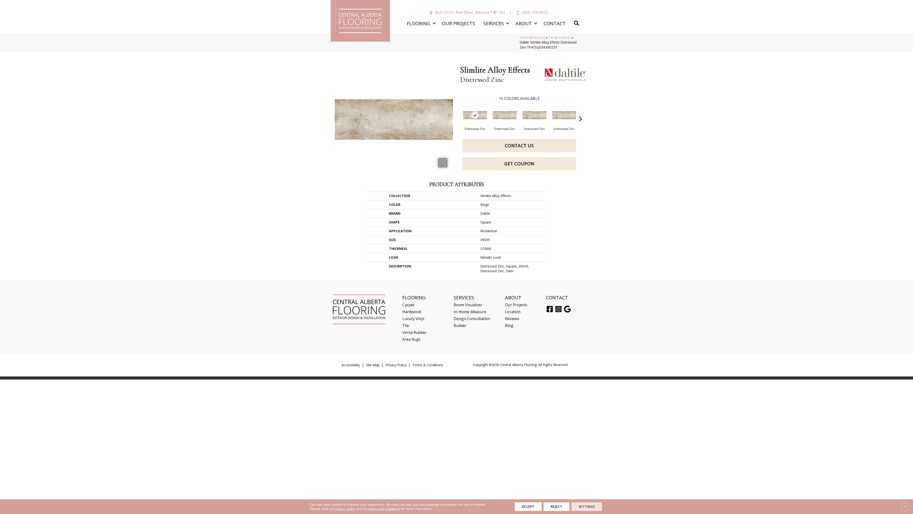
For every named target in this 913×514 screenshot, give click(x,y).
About (523, 23)
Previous (457, 111)
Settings (586, 506)
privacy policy (345, 509)
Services (493, 23)
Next (580, 111)
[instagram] (558, 309)
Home (524, 37)
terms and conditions (384, 509)
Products (564, 37)
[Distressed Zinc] (475, 115)
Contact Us (519, 146)
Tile (551, 37)
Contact (555, 23)
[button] (434, 23)
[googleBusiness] (567, 309)
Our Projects (458, 23)
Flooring (418, 23)
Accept (528, 506)
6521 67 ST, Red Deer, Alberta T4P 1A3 (470, 12)
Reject (556, 506)
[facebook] (550, 309)
